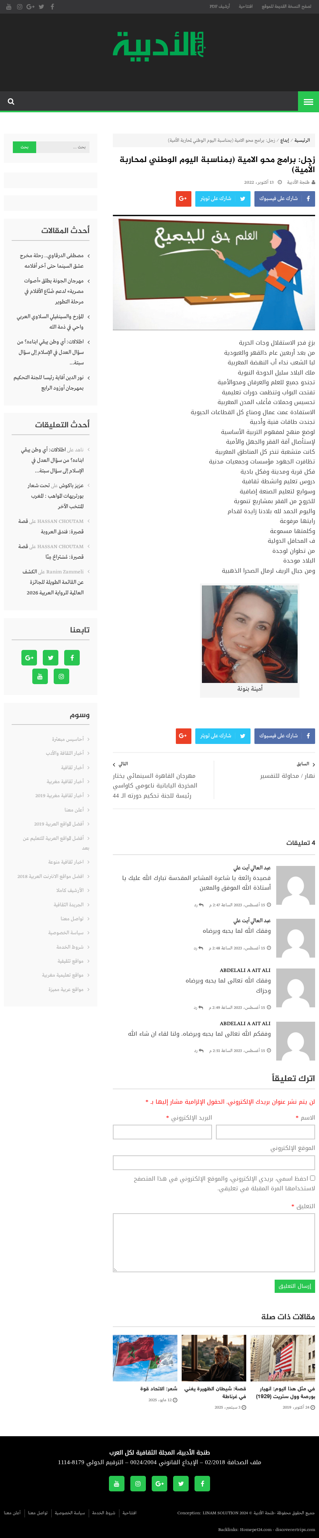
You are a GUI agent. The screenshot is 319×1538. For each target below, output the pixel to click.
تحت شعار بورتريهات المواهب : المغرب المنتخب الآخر (56, 496)
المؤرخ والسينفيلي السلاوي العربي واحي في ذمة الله (50, 322)
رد (196, 905)
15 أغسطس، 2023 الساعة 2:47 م (237, 905)
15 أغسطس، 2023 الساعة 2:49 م (237, 1007)
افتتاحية (246, 6)
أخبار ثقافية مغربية (65, 782)
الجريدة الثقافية (69, 905)
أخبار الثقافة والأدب (65, 753)
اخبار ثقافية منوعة (66, 862)
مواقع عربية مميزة (66, 989)
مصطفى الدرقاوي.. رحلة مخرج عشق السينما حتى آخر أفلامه (52, 261)
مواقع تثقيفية (71, 961)
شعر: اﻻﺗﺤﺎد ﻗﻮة (158, 1389)
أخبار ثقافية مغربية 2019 (59, 796)
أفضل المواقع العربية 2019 (59, 824)
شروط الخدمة (70, 947)
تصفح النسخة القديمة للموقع (286, 6)
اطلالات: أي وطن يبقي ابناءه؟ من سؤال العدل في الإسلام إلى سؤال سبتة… (50, 352)
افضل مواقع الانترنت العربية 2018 (51, 876)
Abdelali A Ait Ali (245, 970)
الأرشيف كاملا (70, 890)
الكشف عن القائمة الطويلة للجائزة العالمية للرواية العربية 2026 (53, 582)
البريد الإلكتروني (189, 1118)
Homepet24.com (256, 1530)
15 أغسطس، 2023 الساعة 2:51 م (237, 1051)
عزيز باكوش (71, 485)
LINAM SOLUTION (220, 1513)
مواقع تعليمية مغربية (63, 975)
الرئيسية (302, 141)
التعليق (303, 1207)
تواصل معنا (72, 919)
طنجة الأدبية (298, 182)
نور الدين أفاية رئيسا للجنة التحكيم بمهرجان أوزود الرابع (49, 383)
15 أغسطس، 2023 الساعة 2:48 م (237, 948)
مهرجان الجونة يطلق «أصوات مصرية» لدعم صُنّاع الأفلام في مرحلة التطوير (54, 291)
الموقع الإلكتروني (292, 1148)
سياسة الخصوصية (66, 933)
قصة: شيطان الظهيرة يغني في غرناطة (215, 1393)
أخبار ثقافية (72, 768)
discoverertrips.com (295, 1530)
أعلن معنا (74, 810)
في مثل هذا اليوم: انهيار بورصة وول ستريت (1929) (285, 1393)
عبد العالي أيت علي (252, 867)
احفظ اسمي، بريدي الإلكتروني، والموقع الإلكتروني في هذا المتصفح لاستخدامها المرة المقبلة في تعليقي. (224, 1183)
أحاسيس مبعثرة (68, 739)
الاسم (305, 1118)
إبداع (284, 141)
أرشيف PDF (220, 6)
